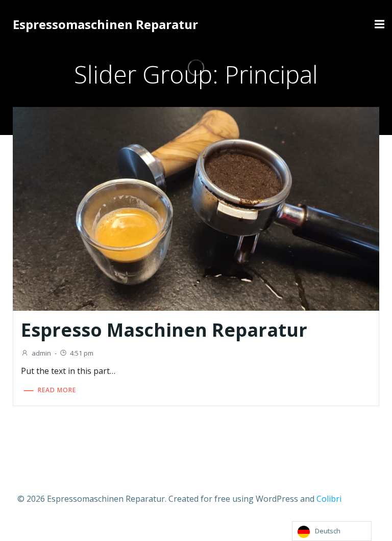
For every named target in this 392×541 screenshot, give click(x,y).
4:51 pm (81, 353)
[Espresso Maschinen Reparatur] (196, 208)
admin (41, 353)
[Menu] (378, 24)
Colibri (328, 498)
